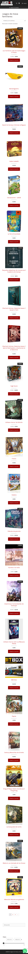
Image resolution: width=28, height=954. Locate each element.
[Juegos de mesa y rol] (7, 3)
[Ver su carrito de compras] (19, 3)
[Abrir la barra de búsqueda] (16, 3)
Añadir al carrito (14, 60)
